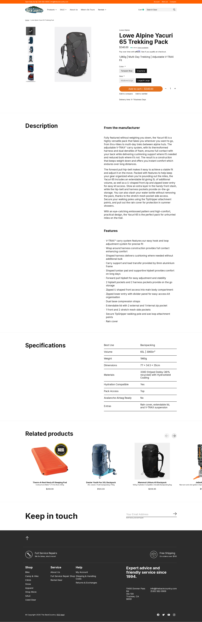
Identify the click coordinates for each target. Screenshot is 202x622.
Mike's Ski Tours (88, 10)
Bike (27, 572)
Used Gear (30, 599)
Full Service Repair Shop (62, 576)
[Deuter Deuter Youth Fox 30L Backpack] (101, 461)
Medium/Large (127, 80)
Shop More (31, 592)
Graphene (141, 71)
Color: (122, 66)
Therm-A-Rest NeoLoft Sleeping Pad (50, 482)
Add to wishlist (141, 94)
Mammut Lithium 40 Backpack (152, 482)
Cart (142, 10)
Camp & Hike (32, 576)
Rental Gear (56, 580)
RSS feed (60, 615)
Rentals (101, 10)
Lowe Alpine (124, 30)
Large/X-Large (144, 80)
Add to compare (126, 94)
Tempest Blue (126, 71)
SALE (62, 10)
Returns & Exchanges (86, 582)
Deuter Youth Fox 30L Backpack (101, 482)
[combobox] (161, 10)
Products (51, 10)
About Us (74, 10)
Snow (28, 584)
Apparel (29, 588)
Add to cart (140, 88)
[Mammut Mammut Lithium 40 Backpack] (152, 461)
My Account (82, 572)
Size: (122, 76)
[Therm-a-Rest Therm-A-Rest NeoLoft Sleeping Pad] (49, 461)
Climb (28, 580)
